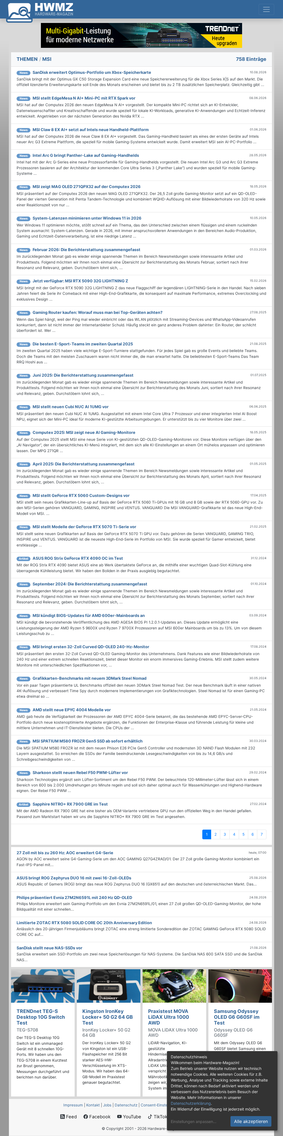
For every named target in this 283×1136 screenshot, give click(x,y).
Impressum (73, 1105)
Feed (71, 1116)
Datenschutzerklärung (191, 1103)
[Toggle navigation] (266, 9)
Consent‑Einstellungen (160, 1105)
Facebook (99, 1116)
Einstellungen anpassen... (193, 1121)
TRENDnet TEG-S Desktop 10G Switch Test (41, 1017)
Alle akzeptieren (251, 1121)
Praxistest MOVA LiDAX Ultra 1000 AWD (168, 1017)
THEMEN (27, 59)
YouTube (131, 1116)
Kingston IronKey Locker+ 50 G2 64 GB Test (107, 1017)
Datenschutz (126, 1105)
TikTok (159, 1116)
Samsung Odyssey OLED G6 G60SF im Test (237, 1017)
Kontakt (93, 1105)
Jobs (107, 1105)
